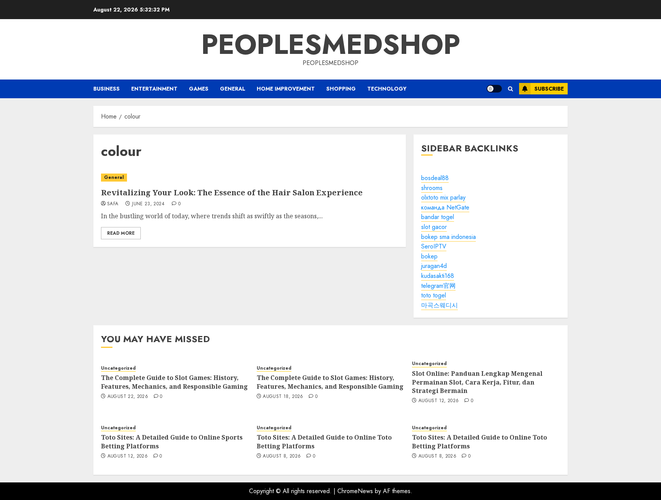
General (232, 89)
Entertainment (154, 89)
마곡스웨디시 (439, 305)
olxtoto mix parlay (443, 197)
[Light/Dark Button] (494, 89)
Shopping (341, 89)
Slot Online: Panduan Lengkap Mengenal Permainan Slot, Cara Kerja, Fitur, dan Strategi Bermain (477, 382)
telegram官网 (438, 285)
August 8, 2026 (282, 456)
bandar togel (437, 217)
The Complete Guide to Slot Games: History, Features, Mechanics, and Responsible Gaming (174, 381)
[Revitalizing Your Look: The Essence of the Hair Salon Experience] (249, 177)
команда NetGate (445, 207)
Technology (387, 89)
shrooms (432, 187)
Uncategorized (118, 368)
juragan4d (434, 265)
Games (198, 89)
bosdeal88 (435, 178)
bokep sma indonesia (448, 236)
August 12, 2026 (438, 401)
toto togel (433, 295)
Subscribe (549, 89)
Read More (121, 233)
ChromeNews (355, 491)
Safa (112, 204)
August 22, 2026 (127, 397)
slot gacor (434, 226)
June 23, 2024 (148, 204)
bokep (429, 256)
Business (106, 89)
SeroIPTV (433, 246)
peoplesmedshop (330, 44)
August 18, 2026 (283, 397)
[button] (510, 88)
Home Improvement (286, 89)
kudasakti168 (437, 275)
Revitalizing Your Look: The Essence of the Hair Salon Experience (232, 192)
